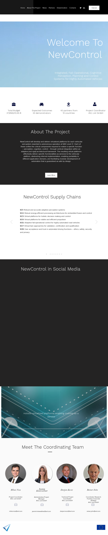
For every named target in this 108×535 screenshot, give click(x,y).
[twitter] (81, 8)
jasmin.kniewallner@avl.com (41, 511)
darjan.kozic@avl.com (67, 511)
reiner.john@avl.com (93, 511)
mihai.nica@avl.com (15, 511)
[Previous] (11, 222)
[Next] (96, 222)
